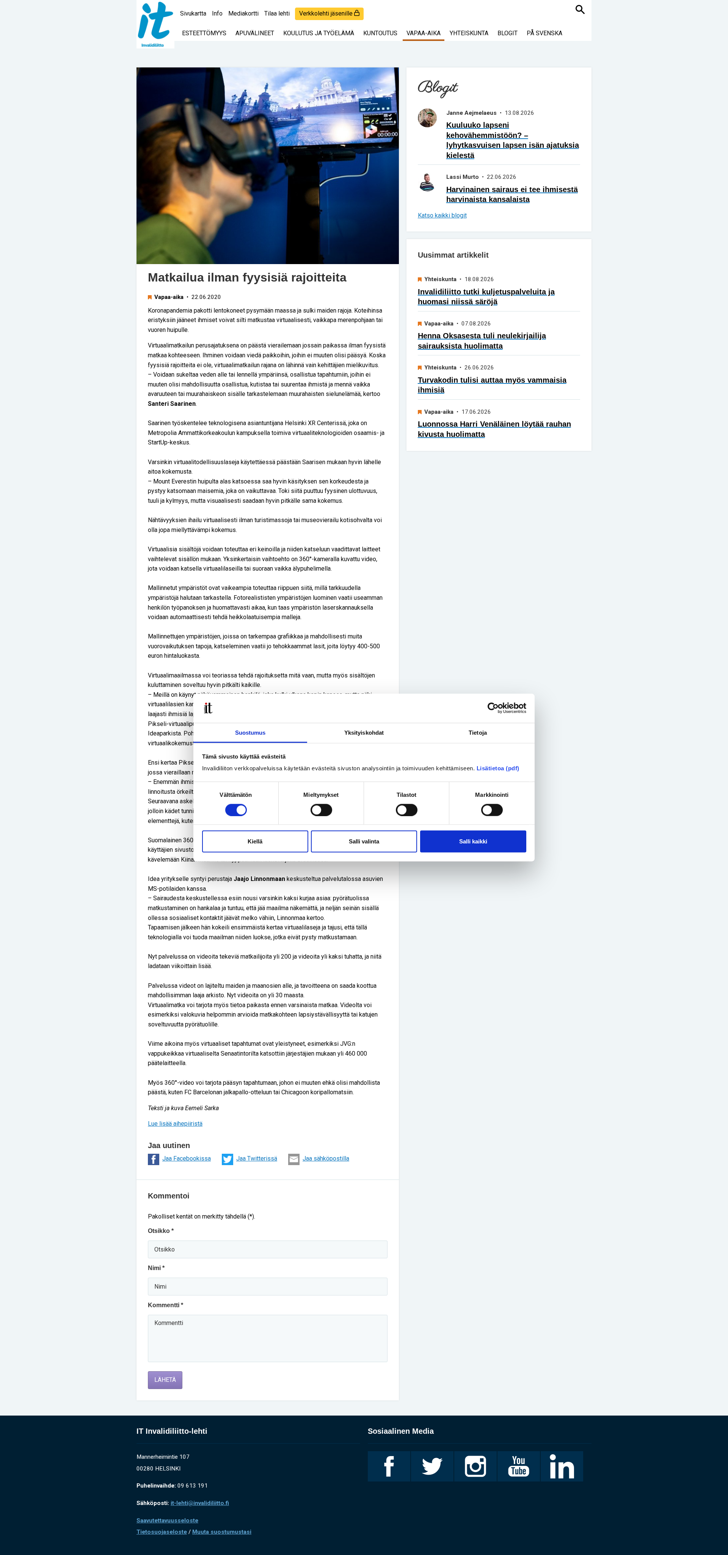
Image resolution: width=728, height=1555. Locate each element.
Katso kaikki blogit (442, 215)
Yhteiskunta (469, 33)
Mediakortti (243, 13)
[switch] (321, 810)
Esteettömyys (204, 33)
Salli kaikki (473, 841)
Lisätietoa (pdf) (498, 768)
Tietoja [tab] (478, 732)
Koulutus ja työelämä (318, 33)
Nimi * (156, 1268)
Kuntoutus (380, 33)
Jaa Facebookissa (186, 1158)
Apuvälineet (254, 33)
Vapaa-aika (423, 33)
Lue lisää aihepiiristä (175, 1123)
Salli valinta (364, 841)
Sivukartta (193, 13)
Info (217, 13)
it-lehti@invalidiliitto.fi (200, 1503)
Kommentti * (165, 1305)
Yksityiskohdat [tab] (364, 732)
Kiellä (255, 841)
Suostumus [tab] (250, 732)
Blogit (507, 33)
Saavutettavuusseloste (167, 1520)
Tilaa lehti (277, 13)
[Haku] (580, 9)
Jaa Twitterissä (256, 1158)
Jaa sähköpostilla (326, 1158)
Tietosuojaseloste (161, 1531)
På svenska (544, 33)
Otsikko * (161, 1231)
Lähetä (165, 1379)
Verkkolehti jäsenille (326, 13)
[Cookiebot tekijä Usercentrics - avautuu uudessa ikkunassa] (493, 708)
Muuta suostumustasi (221, 1531)
